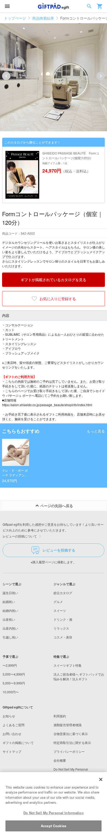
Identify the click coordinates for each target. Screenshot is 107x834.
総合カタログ (63, 592)
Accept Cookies (53, 825)
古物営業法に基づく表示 (71, 733)
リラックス (61, 628)
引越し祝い (10, 637)
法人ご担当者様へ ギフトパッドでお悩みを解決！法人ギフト (79, 676)
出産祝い (9, 619)
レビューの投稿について (20, 536)
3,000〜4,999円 (14, 674)
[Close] (100, 779)
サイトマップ (12, 751)
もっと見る (96, 431)
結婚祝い (9, 601)
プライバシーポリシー (69, 751)
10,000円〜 (11, 692)
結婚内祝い (10, 610)
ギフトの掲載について (18, 742)
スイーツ (60, 610)
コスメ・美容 (63, 637)
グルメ (58, 601)
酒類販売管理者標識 (68, 725)
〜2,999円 (10, 665)
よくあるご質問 (13, 725)
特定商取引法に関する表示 (72, 742)
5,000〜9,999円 (14, 683)
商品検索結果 (43, 18)
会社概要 (60, 760)
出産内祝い (10, 628)
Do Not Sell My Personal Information (53, 812)
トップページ (15, 18)
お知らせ (9, 716)
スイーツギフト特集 (68, 665)
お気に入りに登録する (57, 298)
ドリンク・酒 (63, 619)
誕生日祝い (10, 592)
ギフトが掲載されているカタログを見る (53, 279)
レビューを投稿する (59, 550)
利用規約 (60, 716)
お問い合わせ (12, 733)
